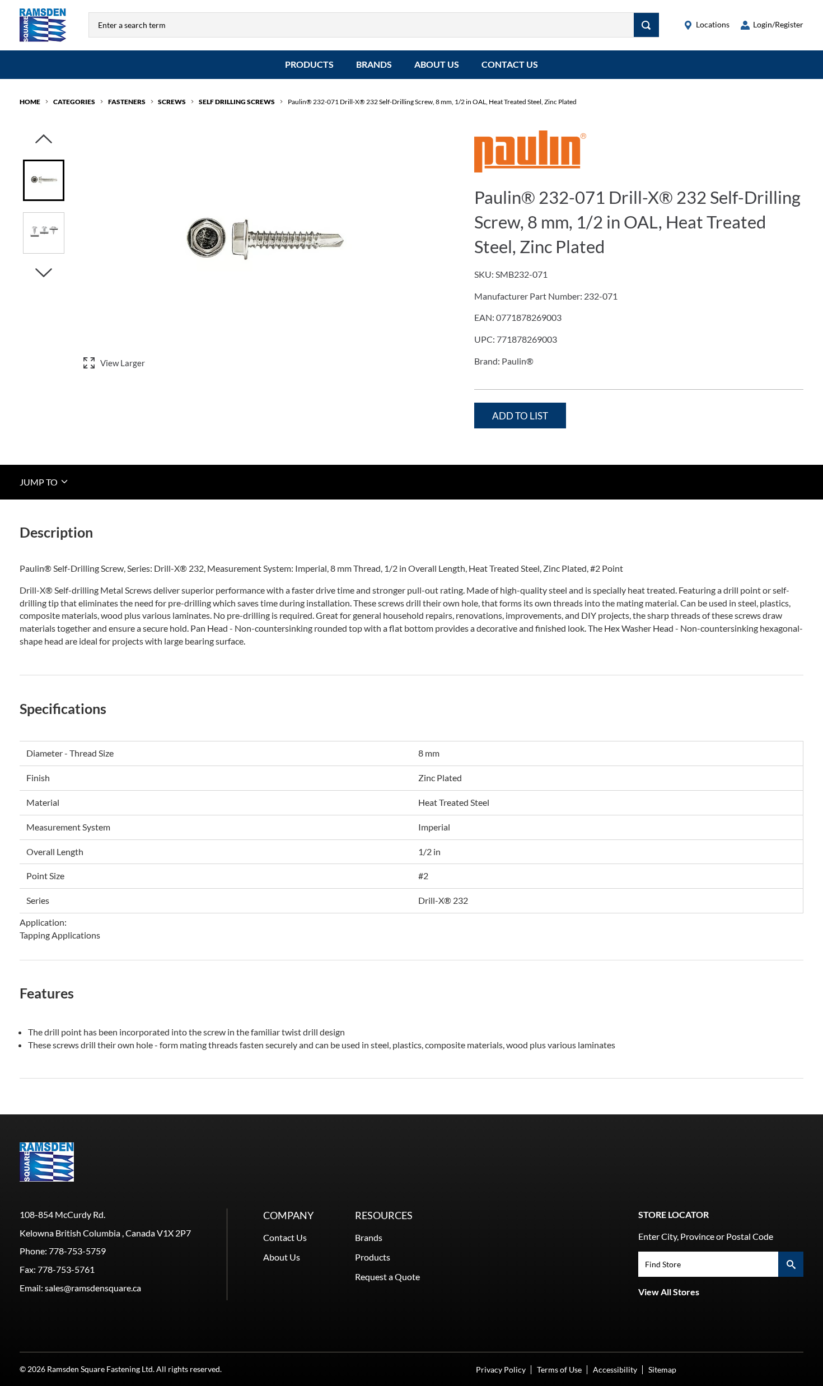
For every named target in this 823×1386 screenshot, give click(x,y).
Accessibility (615, 1369)
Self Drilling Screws (237, 101)
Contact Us (509, 64)
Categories (74, 101)
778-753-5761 (66, 1269)
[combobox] (361, 25)
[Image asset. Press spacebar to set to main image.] (43, 180)
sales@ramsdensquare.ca (93, 1287)
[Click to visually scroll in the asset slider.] (44, 139)
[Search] (646, 25)
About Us (436, 64)
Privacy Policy (501, 1369)
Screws (172, 101)
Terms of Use (559, 1369)
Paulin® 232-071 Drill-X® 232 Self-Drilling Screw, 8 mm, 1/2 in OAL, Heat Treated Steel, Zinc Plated (432, 101)
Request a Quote (387, 1276)
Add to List (520, 416)
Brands (374, 64)
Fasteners (127, 101)
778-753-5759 (77, 1250)
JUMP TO (39, 481)
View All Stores (668, 1291)
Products (309, 64)
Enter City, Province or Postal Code (705, 1236)
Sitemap (662, 1369)
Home (30, 101)
